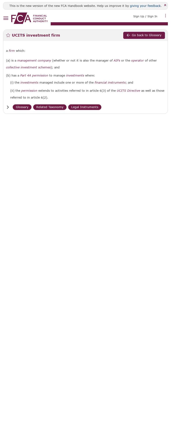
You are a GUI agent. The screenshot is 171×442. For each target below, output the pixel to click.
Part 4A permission (34, 75)
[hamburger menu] (5, 18)
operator (137, 60)
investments (75, 75)
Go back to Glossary (146, 35)
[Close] (165, 5)
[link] (29, 18)
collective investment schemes (28, 67)
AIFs (117, 60)
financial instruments (110, 82)
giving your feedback (145, 5)
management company (34, 60)
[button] (7, 107)
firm (12, 50)
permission (29, 90)
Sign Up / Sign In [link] (145, 16)
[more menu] (165, 16)
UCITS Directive (128, 90)
